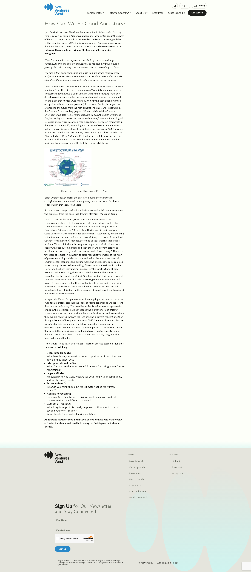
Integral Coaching (119, 12)
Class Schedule (176, 12)
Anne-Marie (50, 419)
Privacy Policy (145, 562)
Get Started (197, 13)
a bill (73, 279)
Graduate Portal (138, 497)
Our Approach (137, 467)
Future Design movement (71, 299)
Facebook (177, 467)
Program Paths (94, 12)
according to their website (93, 240)
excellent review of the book (96, 39)
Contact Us (135, 485)
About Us (140, 12)
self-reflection (87, 343)
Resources (157, 12)
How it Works (137, 461)
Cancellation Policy (167, 562)
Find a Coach (136, 479)
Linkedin (176, 461)
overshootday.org (81, 114)
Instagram (177, 473)
